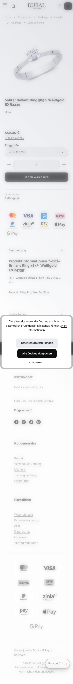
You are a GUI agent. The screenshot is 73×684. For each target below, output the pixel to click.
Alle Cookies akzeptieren (37, 353)
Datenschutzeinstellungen (37, 343)
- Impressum (36, 362)
